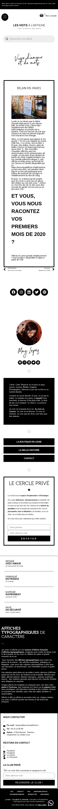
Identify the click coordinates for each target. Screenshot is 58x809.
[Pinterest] (38, 362)
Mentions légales (40, 791)
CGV (11, 791)
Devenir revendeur (17, 794)
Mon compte (51, 16)
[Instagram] (24, 362)
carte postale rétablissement (33, 255)
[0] (42, 15)
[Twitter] (33, 362)
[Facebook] (20, 362)
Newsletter (32, 794)
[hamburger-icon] (4, 17)
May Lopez (42, 805)
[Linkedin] (29, 362)
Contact (20, 791)
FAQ (28, 791)
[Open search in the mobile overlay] (29, 39)
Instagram (45, 794)
